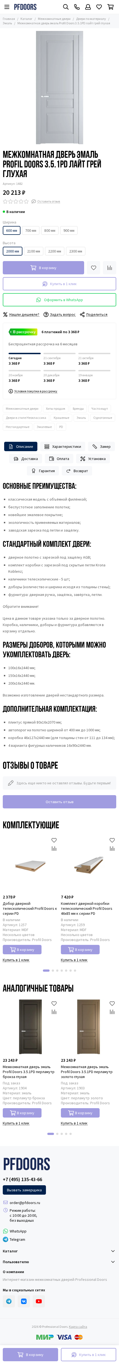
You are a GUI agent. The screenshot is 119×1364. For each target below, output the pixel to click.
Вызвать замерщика (24, 1189)
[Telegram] (9, 1301)
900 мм (68, 230)
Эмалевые (44, 427)
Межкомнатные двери (54, 19)
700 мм (30, 230)
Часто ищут (99, 408)
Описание (24, 446)
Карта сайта (78, 1326)
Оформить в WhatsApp (63, 299)
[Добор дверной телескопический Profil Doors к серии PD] (30, 863)
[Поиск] (65, 7)
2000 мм (12, 251)
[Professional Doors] (25, 7)
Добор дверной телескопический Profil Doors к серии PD (30, 908)
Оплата (63, 458)
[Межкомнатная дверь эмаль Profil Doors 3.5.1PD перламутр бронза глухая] (30, 1027)
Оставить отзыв (60, 801)
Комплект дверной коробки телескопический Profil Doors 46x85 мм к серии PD (86, 908)
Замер (105, 446)
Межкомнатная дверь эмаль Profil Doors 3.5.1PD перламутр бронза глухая (29, 1071)
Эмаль (81, 418)
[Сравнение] (109, 267)
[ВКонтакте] (24, 1301)
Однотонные (102, 418)
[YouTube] (39, 1301)
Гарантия (47, 470)
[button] (46, 970)
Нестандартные (17, 427)
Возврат (81, 470)
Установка (97, 458)
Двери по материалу (91, 19)
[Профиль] (88, 7)
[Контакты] (76, 7)
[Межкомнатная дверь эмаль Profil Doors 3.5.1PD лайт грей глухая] (59, 87)
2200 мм (54, 251)
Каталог (26, 19)
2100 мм (33, 251)
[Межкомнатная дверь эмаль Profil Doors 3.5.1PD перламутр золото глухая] (88, 1027)
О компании (13, 1271)
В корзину (25, 949)
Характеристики (66, 446)
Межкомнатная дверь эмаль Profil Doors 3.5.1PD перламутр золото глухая (87, 1071)
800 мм (49, 230)
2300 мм (75, 251)
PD (61, 427)
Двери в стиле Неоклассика (26, 418)
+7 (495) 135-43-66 (22, 1179)
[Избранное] (93, 267)
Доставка (29, 458)
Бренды (78, 408)
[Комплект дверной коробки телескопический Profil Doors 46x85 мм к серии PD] (88, 863)
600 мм (11, 230)
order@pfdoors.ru (25, 1202)
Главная (9, 19)
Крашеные (61, 418)
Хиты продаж (55, 408)
